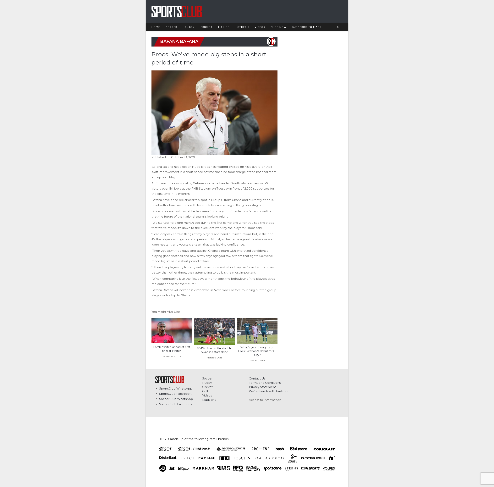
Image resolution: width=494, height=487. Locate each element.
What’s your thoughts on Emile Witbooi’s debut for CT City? (257, 351)
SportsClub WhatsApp (175, 388)
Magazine (209, 399)
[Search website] (338, 27)
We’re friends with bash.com (269, 391)
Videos (207, 395)
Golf (205, 391)
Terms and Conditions (265, 383)
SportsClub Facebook (175, 394)
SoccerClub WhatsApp (176, 399)
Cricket (207, 387)
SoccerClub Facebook (175, 404)
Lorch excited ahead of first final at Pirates (171, 349)
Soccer (207, 378)
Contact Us (257, 378)
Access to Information (265, 400)
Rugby (207, 383)
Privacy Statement (262, 387)
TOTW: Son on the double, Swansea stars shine (214, 350)
